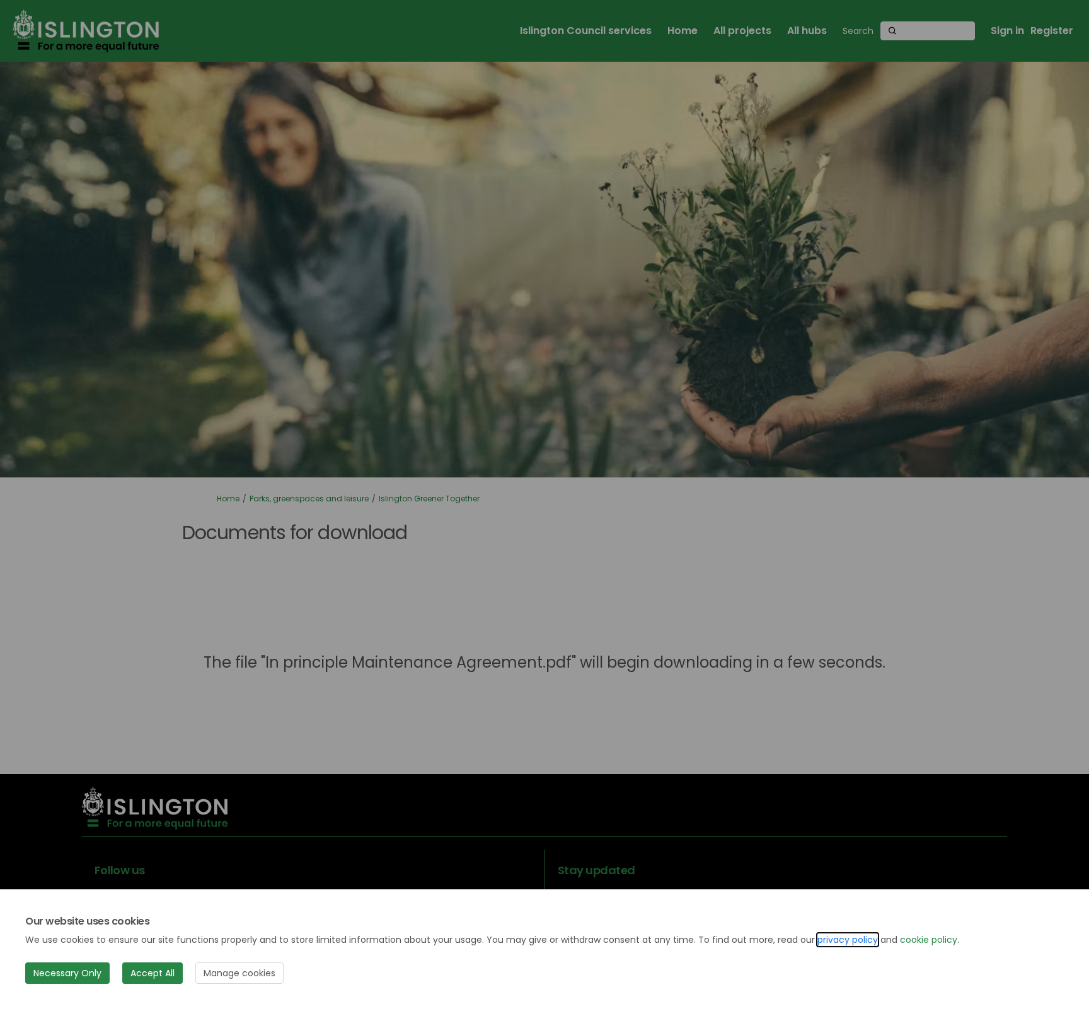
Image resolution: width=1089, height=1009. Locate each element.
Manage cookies (239, 973)
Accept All (152, 973)
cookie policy (928, 939)
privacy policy (847, 939)
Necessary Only (67, 973)
